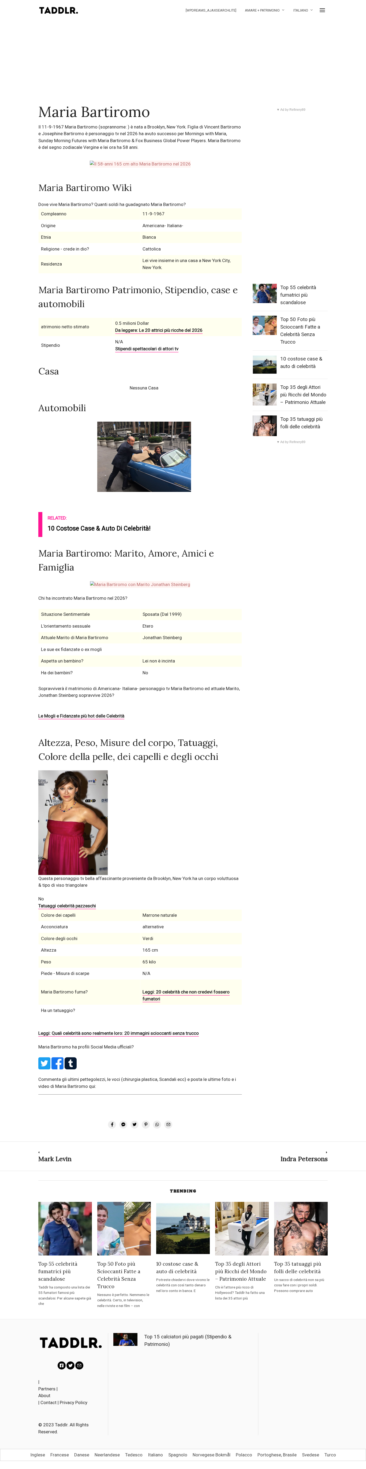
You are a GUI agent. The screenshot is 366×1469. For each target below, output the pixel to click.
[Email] (79, 1365)
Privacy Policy (73, 1402)
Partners (46, 1388)
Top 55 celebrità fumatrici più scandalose (298, 295)
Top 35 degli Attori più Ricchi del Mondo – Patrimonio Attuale (303, 394)
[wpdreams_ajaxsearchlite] (211, 10)
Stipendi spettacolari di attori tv (146, 348)
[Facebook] (62, 1365)
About (44, 1395)
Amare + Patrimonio (262, 10)
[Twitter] (70, 1365)
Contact (48, 1402)
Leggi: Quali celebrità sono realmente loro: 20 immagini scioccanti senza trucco (118, 1033)
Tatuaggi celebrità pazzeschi (67, 905)
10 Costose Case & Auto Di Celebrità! (99, 528)
